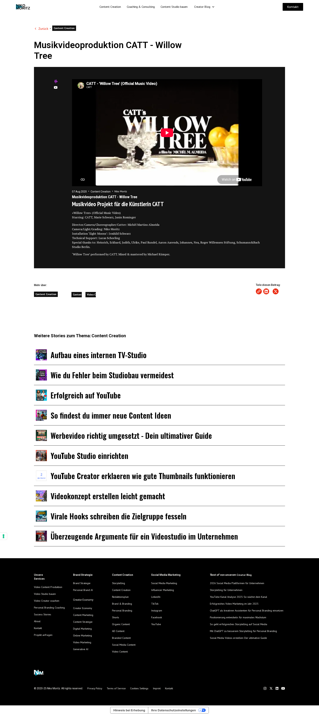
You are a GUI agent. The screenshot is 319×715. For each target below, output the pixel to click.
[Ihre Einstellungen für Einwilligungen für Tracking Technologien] (3, 536)
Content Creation (110, 7)
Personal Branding (122, 610)
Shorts (115, 617)
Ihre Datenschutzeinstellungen (173, 710)
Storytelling (118, 583)
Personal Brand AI (83, 590)
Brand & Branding (122, 603)
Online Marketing (82, 635)
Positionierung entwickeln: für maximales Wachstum (238, 617)
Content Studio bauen (174, 7)
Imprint (157, 688)
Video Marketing (82, 642)
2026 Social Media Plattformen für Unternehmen (237, 583)
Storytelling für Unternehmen (226, 590)
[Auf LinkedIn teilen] (266, 291)
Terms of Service (116, 688)
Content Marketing (83, 615)
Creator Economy (82, 608)
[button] (204, 6)
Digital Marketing (82, 628)
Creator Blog (202, 7)
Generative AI (80, 649)
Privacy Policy (94, 688)
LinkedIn (155, 597)
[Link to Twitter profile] (271, 688)
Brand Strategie (81, 583)
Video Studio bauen (45, 594)
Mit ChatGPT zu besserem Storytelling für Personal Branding (243, 631)
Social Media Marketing (164, 583)
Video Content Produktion (48, 587)
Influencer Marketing (162, 590)
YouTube (156, 624)
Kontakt (293, 7)
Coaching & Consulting (141, 7)
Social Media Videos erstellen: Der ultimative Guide (238, 638)
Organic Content (121, 624)
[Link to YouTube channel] (283, 688)
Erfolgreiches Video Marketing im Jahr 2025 (234, 603)
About (37, 621)
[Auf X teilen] (276, 291)
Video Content (120, 651)
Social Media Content (124, 644)
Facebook (156, 617)
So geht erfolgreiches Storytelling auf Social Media (238, 624)
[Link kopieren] (259, 291)
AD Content (118, 631)
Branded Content (121, 638)
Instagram (156, 610)
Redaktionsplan (120, 597)
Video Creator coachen (46, 600)
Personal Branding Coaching (49, 607)
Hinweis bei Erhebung (129, 710)
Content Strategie (82, 621)
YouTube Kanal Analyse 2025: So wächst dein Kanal (238, 597)
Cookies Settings (139, 688)
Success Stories (42, 614)
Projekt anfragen (43, 635)
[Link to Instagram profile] (265, 688)
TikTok (154, 603)
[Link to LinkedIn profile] (277, 688)
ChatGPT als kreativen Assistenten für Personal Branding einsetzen (246, 610)
